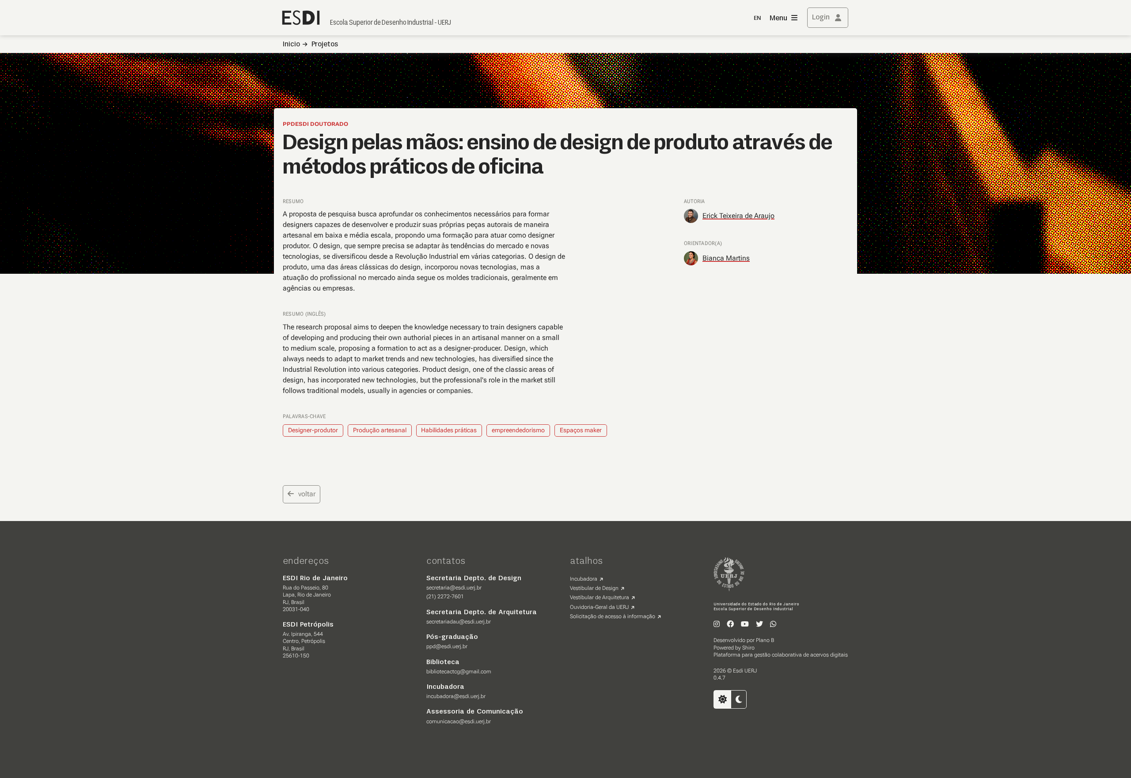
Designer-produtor (313, 430)
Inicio (291, 44)
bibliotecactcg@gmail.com (458, 671)
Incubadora (583, 579)
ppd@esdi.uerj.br (446, 646)
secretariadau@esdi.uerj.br (458, 622)
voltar (306, 494)
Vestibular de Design (594, 588)
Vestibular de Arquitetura (599, 597)
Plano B (765, 640)
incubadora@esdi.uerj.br (456, 696)
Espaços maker (581, 430)
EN (757, 18)
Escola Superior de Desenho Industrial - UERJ (390, 22)
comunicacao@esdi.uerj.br (458, 721)
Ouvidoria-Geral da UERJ (599, 607)
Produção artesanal (379, 430)
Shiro (748, 648)
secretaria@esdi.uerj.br (454, 588)
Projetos (324, 44)
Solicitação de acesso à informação (612, 616)
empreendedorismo (518, 430)
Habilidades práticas (449, 430)
